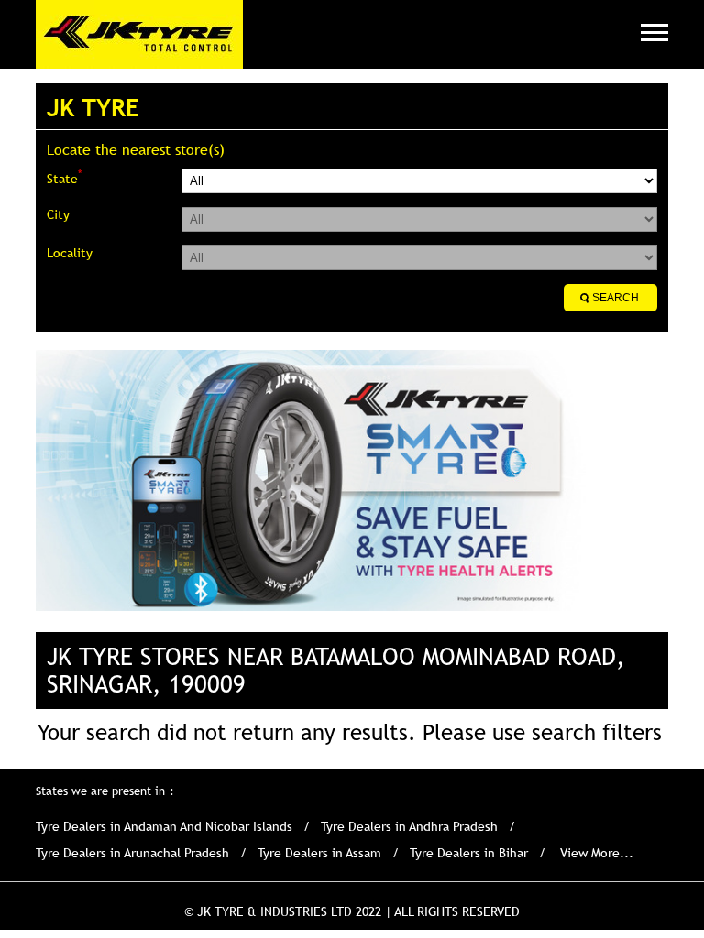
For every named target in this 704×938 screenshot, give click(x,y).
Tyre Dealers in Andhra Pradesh (409, 826)
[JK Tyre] (139, 34)
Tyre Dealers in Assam (319, 852)
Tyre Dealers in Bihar (469, 852)
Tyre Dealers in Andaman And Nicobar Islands (164, 826)
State (64, 177)
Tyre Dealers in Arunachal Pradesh (132, 852)
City (58, 214)
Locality (70, 252)
